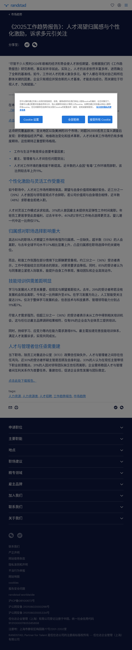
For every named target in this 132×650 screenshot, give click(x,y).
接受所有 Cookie (100, 119)
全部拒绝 (73, 119)
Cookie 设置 (31, 119)
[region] (66, 111)
